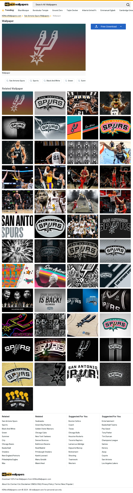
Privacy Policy (48, 484)
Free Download (109, 26)
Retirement (73, 452)
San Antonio (107, 459)
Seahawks (39, 421)
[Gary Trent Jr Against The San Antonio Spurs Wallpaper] (17, 201)
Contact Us (15, 484)
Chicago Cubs (41, 433)
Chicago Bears (8, 444)
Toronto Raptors (75, 440)
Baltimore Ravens (42, 444)
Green (70, 81)
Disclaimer (25, 484)
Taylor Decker (72, 10)
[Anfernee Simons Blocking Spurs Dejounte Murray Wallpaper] (115, 201)
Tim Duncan (107, 436)
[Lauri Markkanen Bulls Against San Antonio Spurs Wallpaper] (115, 177)
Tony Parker (107, 433)
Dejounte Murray (75, 448)
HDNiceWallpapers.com (11, 16)
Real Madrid (40, 448)
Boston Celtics (75, 421)
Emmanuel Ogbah (108, 10)
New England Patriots (11, 456)
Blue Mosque (23, 10)
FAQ (39, 484)
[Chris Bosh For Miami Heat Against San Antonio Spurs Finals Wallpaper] (82, 201)
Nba (3, 463)
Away (104, 452)
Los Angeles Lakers (110, 463)
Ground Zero (57, 10)
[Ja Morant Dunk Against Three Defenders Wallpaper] (17, 177)
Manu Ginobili (40, 459)
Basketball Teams (109, 425)
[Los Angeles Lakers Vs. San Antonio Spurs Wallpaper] (50, 177)
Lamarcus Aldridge (76, 444)
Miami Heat (40, 463)
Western (72, 463)
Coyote (105, 456)
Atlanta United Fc (89, 10)
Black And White (53, 81)
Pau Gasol (106, 429)
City (3, 440)
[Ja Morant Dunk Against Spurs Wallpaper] (115, 152)
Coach (71, 425)
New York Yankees (43, 436)
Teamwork (73, 459)
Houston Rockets (76, 436)
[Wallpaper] (50, 103)
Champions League (110, 440)
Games (105, 444)
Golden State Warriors (44, 429)
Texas (71, 429)
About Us (6, 484)
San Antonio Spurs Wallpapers (36, 16)
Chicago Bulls (74, 433)
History (105, 448)
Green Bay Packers (43, 425)
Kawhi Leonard (41, 456)
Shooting (72, 456)
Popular (69, 484)
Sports (36, 81)
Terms (57, 484)
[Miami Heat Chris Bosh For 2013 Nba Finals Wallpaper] (50, 201)
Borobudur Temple (40, 10)
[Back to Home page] (16, 5)
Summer (84, 81)
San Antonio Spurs (17, 81)
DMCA (33, 484)
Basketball (6, 448)
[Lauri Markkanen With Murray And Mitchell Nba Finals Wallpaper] (82, 177)
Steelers (5, 452)
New (63, 484)
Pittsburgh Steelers (43, 452)
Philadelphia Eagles (10, 459)
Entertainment (108, 421)
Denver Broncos (42, 440)
